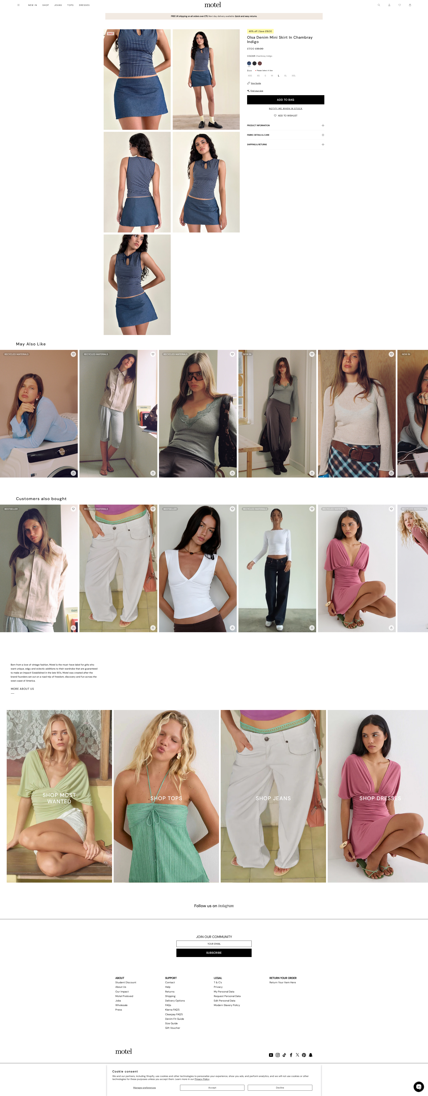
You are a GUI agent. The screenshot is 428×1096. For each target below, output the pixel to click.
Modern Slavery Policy (227, 1005)
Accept (212, 1087)
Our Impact (122, 991)
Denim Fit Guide (174, 1019)
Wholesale (121, 1005)
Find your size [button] (256, 90)
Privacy (218, 987)
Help (167, 987)
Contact (170, 982)
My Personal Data (224, 991)
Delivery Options (175, 1000)
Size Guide (256, 83)
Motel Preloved (124, 996)
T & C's (218, 982)
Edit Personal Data (224, 1000)
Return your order (283, 978)
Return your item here (283, 982)
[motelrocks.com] (212, 5)
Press (118, 1009)
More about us (22, 689)
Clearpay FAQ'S (174, 1014)
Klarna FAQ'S (172, 1009)
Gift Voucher (172, 1028)
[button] (285, 115)
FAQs (168, 1005)
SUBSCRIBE (214, 953)
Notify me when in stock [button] (285, 108)
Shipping (170, 996)
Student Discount (125, 982)
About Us (120, 987)
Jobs (118, 1000)
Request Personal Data (227, 996)
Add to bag (285, 100)
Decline (280, 1087)
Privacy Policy (202, 1079)
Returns (170, 991)
